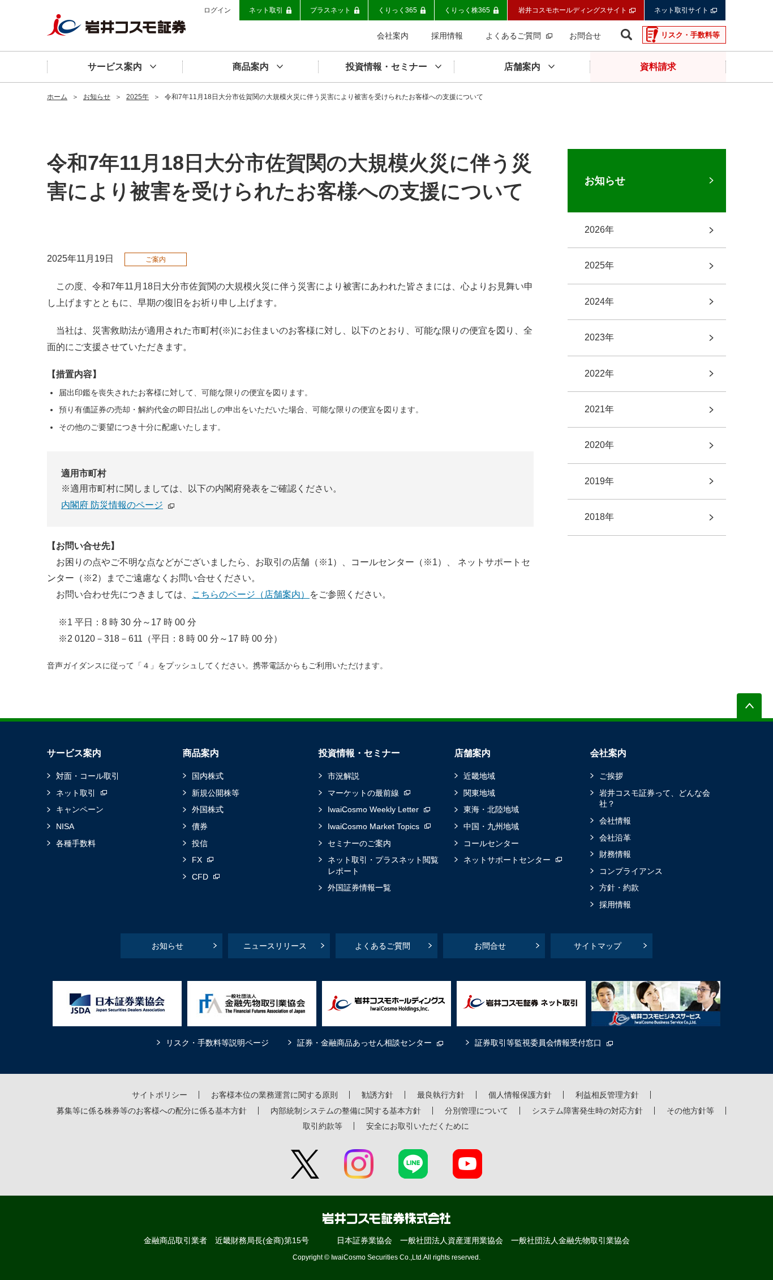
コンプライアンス (631, 871)
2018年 (599, 517)
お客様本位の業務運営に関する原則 (274, 1094)
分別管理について (476, 1110)
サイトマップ (597, 945)
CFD (200, 876)
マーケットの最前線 (363, 792)
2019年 (599, 481)
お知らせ (96, 97)
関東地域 (479, 792)
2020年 (599, 445)
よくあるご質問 (382, 945)
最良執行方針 (441, 1094)
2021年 (599, 409)
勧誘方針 (377, 1094)
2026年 (599, 229)
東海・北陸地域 (491, 809)
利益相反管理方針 (607, 1094)
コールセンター (491, 843)
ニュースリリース (275, 945)
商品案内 (201, 753)
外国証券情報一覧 (359, 887)
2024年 (599, 301)
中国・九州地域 (491, 826)
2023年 (599, 337)
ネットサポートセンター (507, 859)
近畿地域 (479, 775)
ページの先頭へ (749, 705)
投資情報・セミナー (359, 753)
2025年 (137, 97)
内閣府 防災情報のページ (112, 505)
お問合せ (490, 945)
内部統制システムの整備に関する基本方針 (345, 1110)
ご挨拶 (611, 775)
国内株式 (208, 775)
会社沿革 (615, 837)
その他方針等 (690, 1110)
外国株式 (208, 809)
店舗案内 (472, 753)
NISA (65, 826)
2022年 (599, 373)
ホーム (57, 97)
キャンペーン (80, 809)
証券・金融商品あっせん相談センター (364, 1042)
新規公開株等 (215, 792)
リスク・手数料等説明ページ (217, 1042)
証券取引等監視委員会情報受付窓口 (538, 1042)
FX (197, 859)
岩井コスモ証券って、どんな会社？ (654, 798)
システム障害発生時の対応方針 (587, 1110)
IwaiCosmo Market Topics (373, 826)
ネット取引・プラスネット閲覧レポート (383, 865)
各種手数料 (76, 843)
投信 (200, 843)
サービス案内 (74, 753)
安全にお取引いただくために (417, 1125)
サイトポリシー (159, 1094)
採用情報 (615, 904)
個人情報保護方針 (520, 1094)
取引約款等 (322, 1125)
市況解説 (343, 775)
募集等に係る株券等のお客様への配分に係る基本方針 (152, 1110)
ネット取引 (76, 792)
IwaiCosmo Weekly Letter (373, 809)
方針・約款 (619, 887)
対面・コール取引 (87, 775)
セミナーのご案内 (359, 843)
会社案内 (608, 753)
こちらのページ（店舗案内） (251, 594)
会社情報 (615, 820)
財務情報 (615, 854)
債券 (200, 826)
